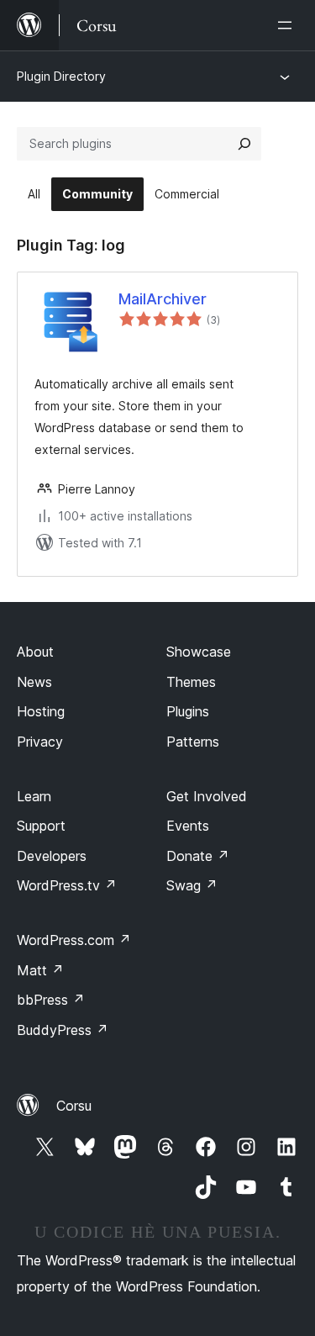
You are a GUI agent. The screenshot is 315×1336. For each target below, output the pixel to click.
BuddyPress (62, 1030)
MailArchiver (162, 299)
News (34, 681)
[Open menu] (288, 25)
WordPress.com (74, 940)
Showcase (198, 651)
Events (187, 825)
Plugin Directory (61, 76)
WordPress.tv (67, 885)
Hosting (41, 711)
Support (41, 825)
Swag (192, 885)
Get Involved (206, 796)
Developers (52, 856)
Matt (40, 970)
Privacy (40, 741)
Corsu (74, 1105)
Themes (191, 681)
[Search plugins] (244, 144)
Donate (197, 856)
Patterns (192, 741)
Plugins (187, 711)
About (35, 651)
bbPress (51, 999)
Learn (34, 796)
